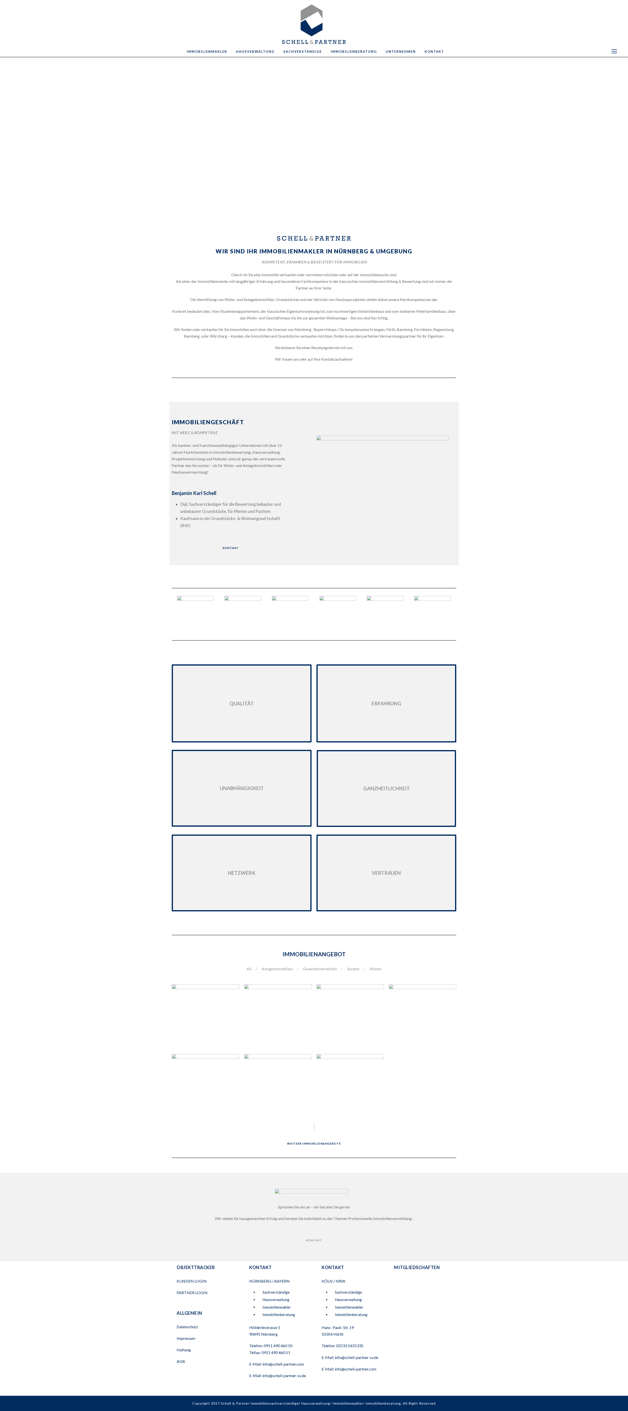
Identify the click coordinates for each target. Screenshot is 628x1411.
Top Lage (205, 1003)
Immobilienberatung (354, 52)
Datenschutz (187, 1326)
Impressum (186, 1338)
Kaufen (353, 968)
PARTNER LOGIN (192, 1292)
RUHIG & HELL (277, 1009)
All (249, 968)
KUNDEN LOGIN (192, 1281)
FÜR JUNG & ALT (205, 1085)
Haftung (184, 1349)
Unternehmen (401, 52)
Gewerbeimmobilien (320, 968)
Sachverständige (302, 52)
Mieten (375, 968)
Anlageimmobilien (277, 968)
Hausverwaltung (255, 52)
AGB (181, 1361)
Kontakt (434, 52)
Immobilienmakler (207, 52)
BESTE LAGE (422, 1016)
